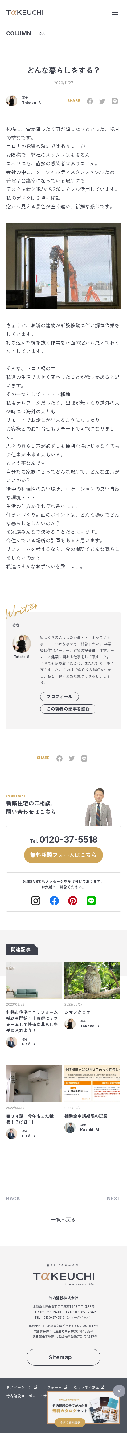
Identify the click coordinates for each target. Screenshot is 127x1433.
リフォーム (52, 1387)
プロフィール (59, 696)
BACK (13, 1198)
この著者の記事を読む (68, 708)
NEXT (114, 1198)
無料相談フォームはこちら (63, 855)
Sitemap (60, 1357)
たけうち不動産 (86, 1387)
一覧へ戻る (63, 1220)
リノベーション (19, 1387)
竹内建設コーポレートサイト (30, 1396)
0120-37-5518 (68, 839)
